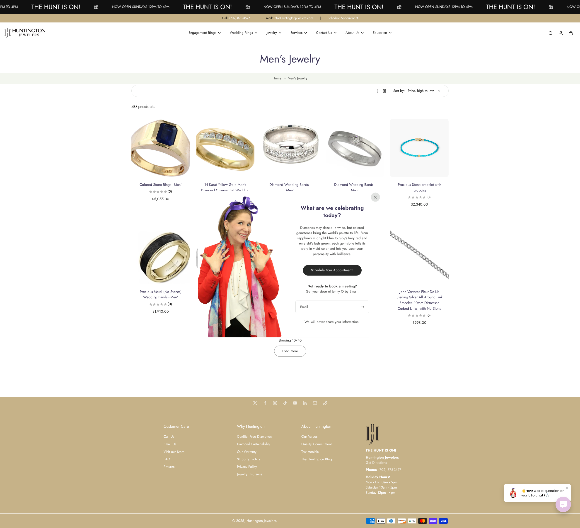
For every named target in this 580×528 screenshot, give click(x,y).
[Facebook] (265, 403)
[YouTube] (295, 403)
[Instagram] (275, 403)
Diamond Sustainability (253, 444)
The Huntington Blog (316, 459)
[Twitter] (255, 403)
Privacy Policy (247, 466)
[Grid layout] (384, 91)
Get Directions (376, 462)
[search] (551, 32)
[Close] (375, 196)
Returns (169, 466)
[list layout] (379, 91)
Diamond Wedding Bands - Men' (289, 187)
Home (277, 78)
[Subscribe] (363, 307)
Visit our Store (174, 451)
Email (304, 306)
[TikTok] (285, 403)
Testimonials (310, 451)
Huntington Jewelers (261, 520)
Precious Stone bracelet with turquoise (419, 187)
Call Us (169, 436)
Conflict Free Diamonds (254, 436)
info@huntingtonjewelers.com (293, 18)
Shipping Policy (248, 459)
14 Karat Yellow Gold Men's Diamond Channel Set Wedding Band (225, 190)
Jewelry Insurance (249, 474)
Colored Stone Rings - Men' (161, 184)
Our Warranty (246, 451)
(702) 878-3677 (239, 18)
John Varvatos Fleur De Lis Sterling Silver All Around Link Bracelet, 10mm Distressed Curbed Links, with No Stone (419, 300)
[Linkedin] (305, 403)
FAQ (167, 459)
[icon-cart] (570, 32)
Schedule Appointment (343, 18)
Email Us (170, 444)
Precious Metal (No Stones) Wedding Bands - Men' (160, 294)
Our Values (309, 436)
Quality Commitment (316, 444)
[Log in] (561, 33)
